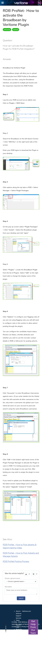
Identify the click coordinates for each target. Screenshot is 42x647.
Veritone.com (26, 611)
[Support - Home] (21, 3)
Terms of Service (24, 624)
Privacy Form (26, 626)
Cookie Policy (16, 626)
